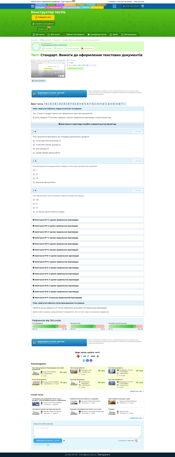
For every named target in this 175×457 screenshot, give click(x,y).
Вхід (127, 6)
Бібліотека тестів (45, 40)
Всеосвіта (34, 40)
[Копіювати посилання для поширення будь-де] (84, 360)
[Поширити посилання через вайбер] (91, 360)
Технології (56, 40)
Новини (33, 1)
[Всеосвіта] (32, 6)
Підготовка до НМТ (68, 1)
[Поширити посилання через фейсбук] (87, 360)
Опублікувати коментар (47, 440)
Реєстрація (134, 6)
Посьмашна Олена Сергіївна (54, 45)
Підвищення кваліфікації (51, 1)
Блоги (39, 1)
